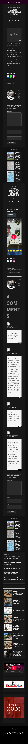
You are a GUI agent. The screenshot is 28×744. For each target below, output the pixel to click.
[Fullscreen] (21, 672)
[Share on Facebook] (9, 21)
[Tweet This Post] (12, 21)
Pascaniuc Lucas (14, 741)
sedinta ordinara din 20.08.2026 (12, 210)
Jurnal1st (19, 96)
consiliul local (18, 269)
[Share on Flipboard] (15, 21)
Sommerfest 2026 (9, 568)
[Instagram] (14, 76)
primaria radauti (11, 272)
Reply (20, 343)
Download (11, 214)
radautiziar (18, 272)
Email (8, 135)
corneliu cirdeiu (11, 271)
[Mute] (19, 672)
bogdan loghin (10, 269)
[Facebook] (8, 76)
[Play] (6, 672)
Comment (9, 111)
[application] (14, 668)
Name (8, 129)
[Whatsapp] (11, 76)
